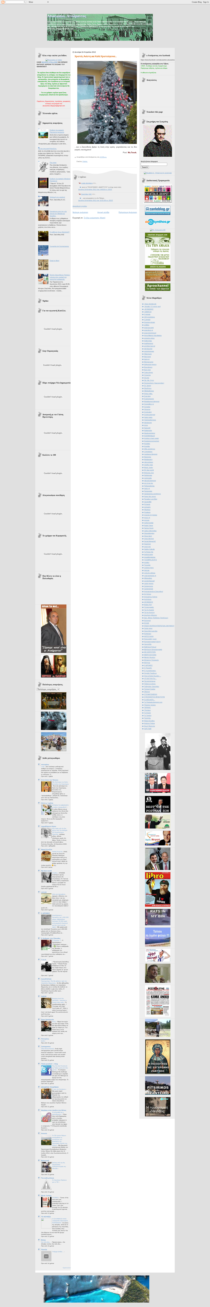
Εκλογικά (147, 620)
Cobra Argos (148, 372)
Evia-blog (147, 396)
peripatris (147, 507)
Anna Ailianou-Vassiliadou (153, 335)
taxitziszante (148, 554)
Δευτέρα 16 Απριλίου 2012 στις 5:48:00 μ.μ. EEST (95, 189)
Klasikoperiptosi (149, 433)
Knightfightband (149, 436)
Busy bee (147, 370)
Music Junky (148, 467)
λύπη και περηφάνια (58, 894)
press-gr (147, 517)
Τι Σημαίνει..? (56, 940)
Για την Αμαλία (149, 610)
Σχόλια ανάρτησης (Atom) (94, 218)
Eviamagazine (149, 399)
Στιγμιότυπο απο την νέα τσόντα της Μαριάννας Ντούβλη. (58, 214)
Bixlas (43, 1240)
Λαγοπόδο (147, 644)
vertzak (44, 892)
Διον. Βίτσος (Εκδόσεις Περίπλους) (156, 618)
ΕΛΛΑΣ (146, 623)
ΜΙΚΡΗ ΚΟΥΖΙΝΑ (150, 655)
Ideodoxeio (148, 422)
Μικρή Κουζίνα (46, 849)
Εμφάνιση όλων (67, 1267)
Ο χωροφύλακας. (150, 671)
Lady (43, 766)
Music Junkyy (46, 1195)
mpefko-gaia (148, 465)
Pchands (147, 504)
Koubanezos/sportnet (151, 441)
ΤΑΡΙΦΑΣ (147, 707)
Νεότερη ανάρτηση (80, 212)
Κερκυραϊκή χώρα (150, 639)
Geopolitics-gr (149, 404)
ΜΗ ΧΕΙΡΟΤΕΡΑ (150, 652)
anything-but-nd (149, 346)
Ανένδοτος (147, 599)
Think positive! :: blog (49, 1064)
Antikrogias (148, 341)
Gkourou (147, 409)
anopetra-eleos (149, 338)
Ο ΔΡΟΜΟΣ (45, 913)
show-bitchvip (149, 538)
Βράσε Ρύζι (148, 604)
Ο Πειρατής (148, 668)
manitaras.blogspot (150, 454)
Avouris (44, 1133)
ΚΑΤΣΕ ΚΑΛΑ (148, 636)
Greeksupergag (149, 414)
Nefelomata (148, 475)
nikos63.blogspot (150, 480)
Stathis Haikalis (149, 549)
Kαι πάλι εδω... (46, 1242)
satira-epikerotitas (150, 531)
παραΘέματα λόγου (48, 826)
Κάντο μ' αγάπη (47, 803)
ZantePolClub (46, 979)
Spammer (147, 544)
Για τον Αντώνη (149, 612)
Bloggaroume (148, 362)
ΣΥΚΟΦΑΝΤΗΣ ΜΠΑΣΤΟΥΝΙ (154, 697)
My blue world (46, 871)
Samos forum (148, 528)
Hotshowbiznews (150, 420)
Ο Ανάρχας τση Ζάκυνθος (51, 938)
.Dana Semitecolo (150, 304)
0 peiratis (147, 314)
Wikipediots (148, 578)
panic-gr (147, 488)
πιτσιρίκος (45, 764)
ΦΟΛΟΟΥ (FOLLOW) (49, 62)
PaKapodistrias (149, 486)
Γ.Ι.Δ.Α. (43, 960)
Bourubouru (148, 367)
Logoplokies (148, 451)
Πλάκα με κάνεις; (150, 684)
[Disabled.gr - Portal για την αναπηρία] (158, 173)
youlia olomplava (87, 183)
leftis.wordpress (149, 449)
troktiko (146, 562)
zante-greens (148, 583)
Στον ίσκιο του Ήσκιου (49, 780)
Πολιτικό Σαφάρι (149, 689)
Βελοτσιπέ (45, 1160)
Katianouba (148, 430)
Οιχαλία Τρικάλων (150, 673)
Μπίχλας (147, 663)
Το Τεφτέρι (147, 715)
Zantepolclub (148, 589)
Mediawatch (148, 459)
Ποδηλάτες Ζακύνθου (151, 686)
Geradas (147, 407)
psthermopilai (148, 523)
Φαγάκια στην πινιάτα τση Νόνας (53, 1110)
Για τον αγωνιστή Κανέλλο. (47, 148)
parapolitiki (147, 502)
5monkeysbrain (149, 322)
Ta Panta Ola (148, 552)
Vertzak (146, 570)
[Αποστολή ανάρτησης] (107, 157)
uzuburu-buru (149, 567)
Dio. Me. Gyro (149, 380)
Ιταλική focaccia (57, 851)
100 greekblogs (149, 317)
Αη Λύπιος (147, 594)
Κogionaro (147, 633)
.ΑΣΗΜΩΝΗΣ (148, 309)
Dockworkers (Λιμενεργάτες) (154, 383)
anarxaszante (149, 327)
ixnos (146, 425)
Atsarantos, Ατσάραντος (66, 16)
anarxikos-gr (148, 330)
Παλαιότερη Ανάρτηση (128, 212)
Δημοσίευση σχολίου (80, 206)
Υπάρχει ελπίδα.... (58, 1251)
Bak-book (147, 356)
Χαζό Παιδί (147, 729)
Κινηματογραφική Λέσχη (152, 641)
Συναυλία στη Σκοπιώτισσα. (59, 246)
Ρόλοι (54, 1021)
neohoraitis (148, 478)
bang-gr (147, 359)
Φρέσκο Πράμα (149, 723)
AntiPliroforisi (148, 343)
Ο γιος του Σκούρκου (59, 1089)
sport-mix (147, 546)
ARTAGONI (148, 349)
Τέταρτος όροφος (150, 705)
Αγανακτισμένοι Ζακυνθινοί (153, 591)
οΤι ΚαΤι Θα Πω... (150, 678)
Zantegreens (46, 1046)
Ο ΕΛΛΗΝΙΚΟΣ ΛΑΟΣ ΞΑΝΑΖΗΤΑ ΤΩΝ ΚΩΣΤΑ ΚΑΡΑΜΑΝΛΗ (60, 1220)
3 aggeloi (147, 319)
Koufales (147, 443)
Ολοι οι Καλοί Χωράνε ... (152, 676)
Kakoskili (147, 428)
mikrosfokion (148, 462)
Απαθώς (55, 873)
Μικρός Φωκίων (149, 657)
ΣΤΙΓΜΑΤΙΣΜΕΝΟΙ (150, 694)
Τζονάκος (147, 710)
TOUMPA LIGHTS (150, 560)
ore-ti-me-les (148, 483)
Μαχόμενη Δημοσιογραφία (153, 649)
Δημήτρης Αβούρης (150, 615)
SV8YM (43, 996)
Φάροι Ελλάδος (149, 721)
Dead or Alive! (54, 260)
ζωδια (43, 1041)
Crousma (147, 375)
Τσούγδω (147, 718)
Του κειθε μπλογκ (47, 1178)
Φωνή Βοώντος (149, 726)
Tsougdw (147, 565)
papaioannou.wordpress (152, 494)
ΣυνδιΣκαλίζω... (149, 700)
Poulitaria (147, 512)
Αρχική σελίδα (103, 212)
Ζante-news (148, 628)
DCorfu (146, 378)
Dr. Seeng (147, 385)
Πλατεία (44, 1249)
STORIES (55, 1197)
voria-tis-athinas (149, 573)
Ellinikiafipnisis (149, 391)
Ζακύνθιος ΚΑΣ (86, 194)
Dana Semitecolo (47, 1019)
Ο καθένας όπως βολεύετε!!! (59, 232)
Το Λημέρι (147, 713)
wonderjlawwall (149, 581)
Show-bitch (148, 536)
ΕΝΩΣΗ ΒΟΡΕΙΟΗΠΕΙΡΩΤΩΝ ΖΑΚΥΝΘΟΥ (159, 626)
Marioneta (147, 457)
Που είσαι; (53, 162)
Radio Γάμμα (148, 525)
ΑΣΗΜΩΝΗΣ (148, 602)
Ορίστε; (85, 161)
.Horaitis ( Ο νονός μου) (152, 306)
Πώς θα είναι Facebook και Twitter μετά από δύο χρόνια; (60, 1068)
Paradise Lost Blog (150, 499)
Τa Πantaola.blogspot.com (153, 702)
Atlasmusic (148, 354)
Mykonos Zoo (149, 473)
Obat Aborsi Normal (47, 1048)
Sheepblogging (149, 533)
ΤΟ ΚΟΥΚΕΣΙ (46, 1217)
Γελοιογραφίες (149, 607)
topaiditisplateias (149, 557)
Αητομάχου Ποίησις (150, 597)
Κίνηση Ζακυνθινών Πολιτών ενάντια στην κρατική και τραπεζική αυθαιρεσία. (60, 277)
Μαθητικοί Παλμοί (150, 647)
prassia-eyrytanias (150, 515)
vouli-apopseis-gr (150, 575)
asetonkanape (149, 351)
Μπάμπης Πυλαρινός (151, 660)
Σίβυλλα (147, 692)
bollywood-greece (150, 364)
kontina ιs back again (151, 438)
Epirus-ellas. (148, 393)
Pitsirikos (147, 509)
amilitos (146, 325)
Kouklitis (147, 446)
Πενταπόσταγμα (149, 681)
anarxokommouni (150, 333)
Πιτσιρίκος (45, 1039)
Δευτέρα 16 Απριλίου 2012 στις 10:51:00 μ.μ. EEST (95, 200)
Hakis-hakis (148, 417)
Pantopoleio (148, 491)
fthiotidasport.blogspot (151, 401)
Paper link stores (150, 496)
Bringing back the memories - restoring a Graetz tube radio (59, 1000)
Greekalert (148, 412)
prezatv (146, 520)
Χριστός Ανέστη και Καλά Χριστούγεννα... (96, 56)
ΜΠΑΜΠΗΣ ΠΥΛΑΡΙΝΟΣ (50, 1087)
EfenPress (147, 388)
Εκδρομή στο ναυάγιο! (57, 197)
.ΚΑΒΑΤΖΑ (147, 312)
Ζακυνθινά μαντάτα (150, 631)
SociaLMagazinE (150, 541)
